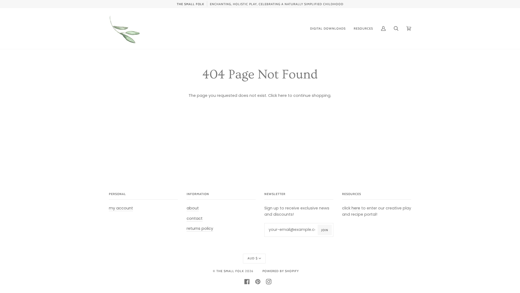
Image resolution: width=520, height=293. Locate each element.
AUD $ (253, 258)
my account (121, 208)
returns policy (200, 228)
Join (324, 230)
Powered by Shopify (280, 271)
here (282, 95)
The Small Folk (230, 271)
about (193, 208)
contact (195, 218)
